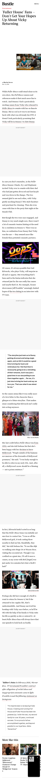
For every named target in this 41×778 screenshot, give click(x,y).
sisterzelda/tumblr (33, 591)
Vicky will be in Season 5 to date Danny (18, 121)
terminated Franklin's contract (23, 686)
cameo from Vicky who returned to (23, 105)
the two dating (15, 291)
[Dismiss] (37, 757)
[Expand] (30, 757)
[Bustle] (8, 4)
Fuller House (7, 108)
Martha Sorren (8, 82)
